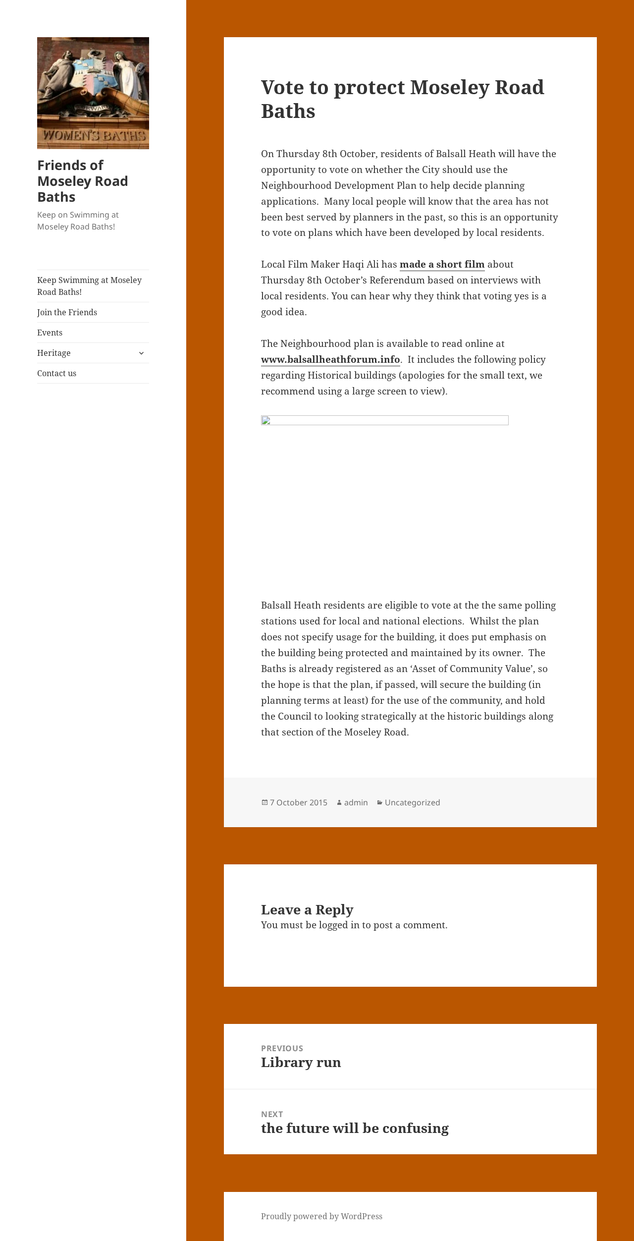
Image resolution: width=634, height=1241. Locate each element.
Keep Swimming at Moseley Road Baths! (89, 286)
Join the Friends (67, 312)
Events (49, 332)
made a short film (442, 264)
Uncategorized (412, 802)
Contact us (56, 373)
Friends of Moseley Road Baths (82, 181)
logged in (339, 924)
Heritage (54, 352)
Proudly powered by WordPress (321, 1216)
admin (356, 802)
